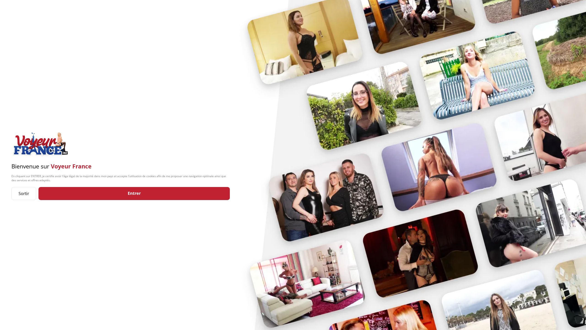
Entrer (134, 193)
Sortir (24, 193)
